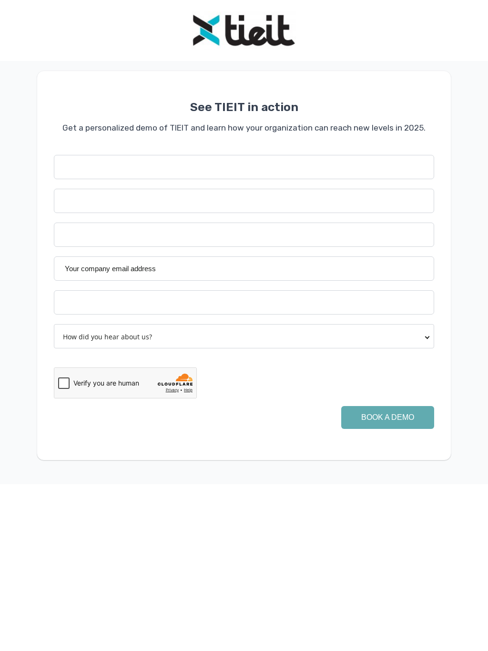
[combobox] (244, 336)
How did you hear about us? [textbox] (107, 336)
